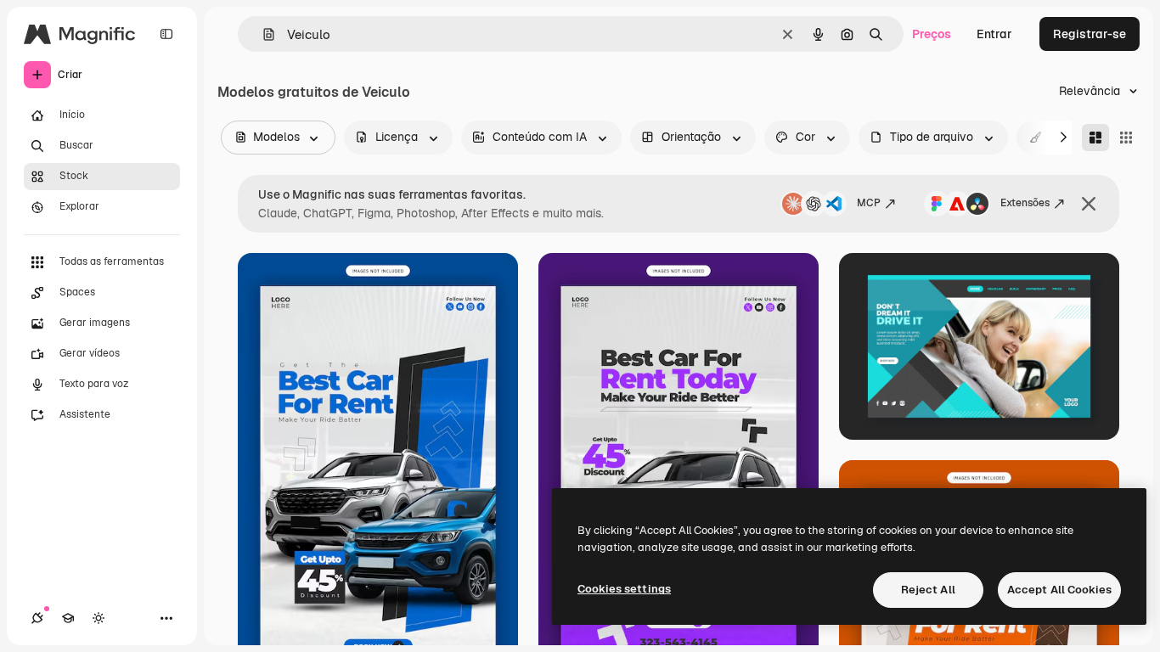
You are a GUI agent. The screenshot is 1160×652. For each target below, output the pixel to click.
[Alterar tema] (98, 618)
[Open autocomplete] (262, 34)
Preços (931, 34)
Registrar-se (1089, 34)
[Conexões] (37, 618)
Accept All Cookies (1059, 589)
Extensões (1025, 203)
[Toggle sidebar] (166, 34)
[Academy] (68, 618)
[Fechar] (1088, 204)
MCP (869, 203)
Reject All (928, 589)
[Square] (1126, 137)
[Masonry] (1095, 137)
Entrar (994, 34)
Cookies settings (624, 589)
